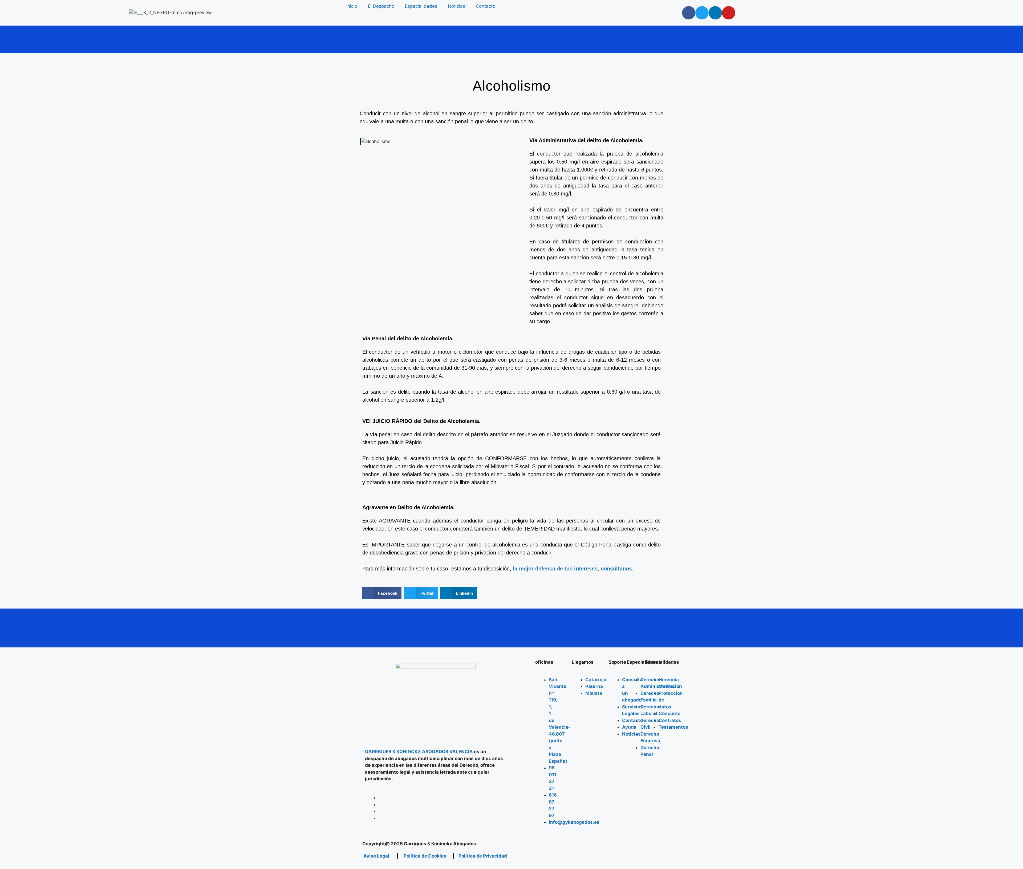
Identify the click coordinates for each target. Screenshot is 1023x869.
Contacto (485, 6)
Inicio (351, 6)
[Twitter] (702, 12)
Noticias (456, 6)
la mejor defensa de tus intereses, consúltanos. (572, 569)
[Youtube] (728, 12)
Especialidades (421, 6)
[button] (381, 593)
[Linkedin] (715, 12)
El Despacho (381, 6)
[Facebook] (688, 12)
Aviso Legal (375, 856)
